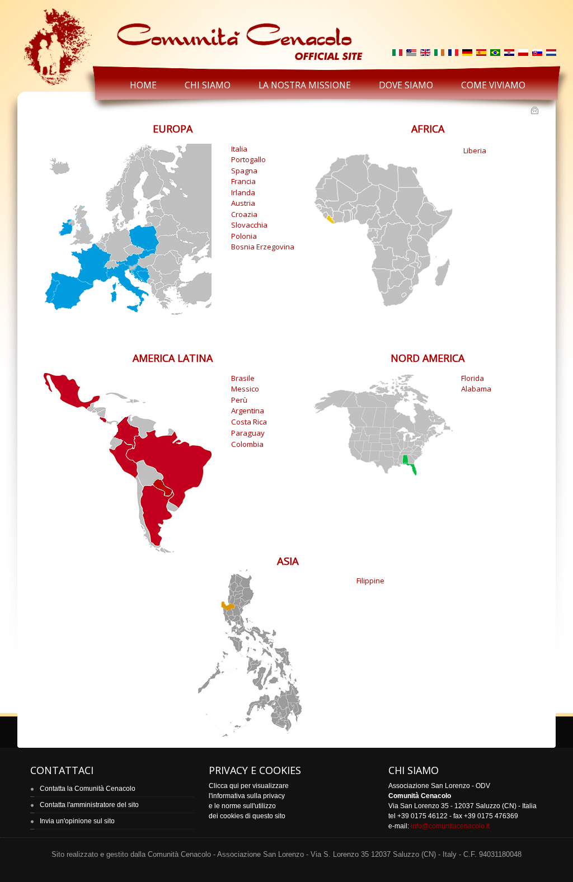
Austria (243, 203)
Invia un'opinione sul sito (77, 821)
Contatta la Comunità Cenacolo (87, 789)
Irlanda (243, 192)
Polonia (244, 236)
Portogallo (248, 159)
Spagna (244, 171)
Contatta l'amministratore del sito (89, 805)
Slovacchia (249, 225)
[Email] (536, 111)
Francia (243, 181)
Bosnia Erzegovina (262, 247)
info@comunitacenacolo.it (450, 826)
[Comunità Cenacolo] (192, 34)
